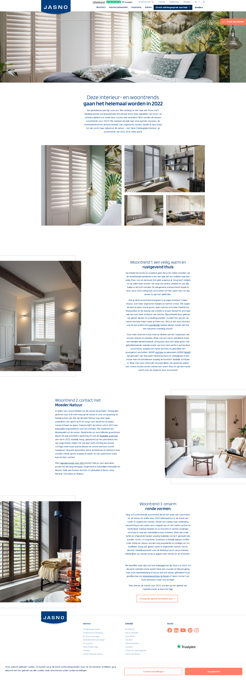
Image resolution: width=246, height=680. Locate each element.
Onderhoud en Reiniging (93, 632)
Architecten (129, 629)
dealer (235, 22)
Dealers (199, 7)
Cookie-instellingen (153, 672)
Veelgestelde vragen (91, 629)
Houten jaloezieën (118, 7)
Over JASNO (130, 636)
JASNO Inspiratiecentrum (93, 654)
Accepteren (213, 672)
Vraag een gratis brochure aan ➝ (157, 599)
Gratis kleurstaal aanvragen (94, 639)
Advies (148, 7)
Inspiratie (136, 7)
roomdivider (154, 325)
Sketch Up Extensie (132, 654)
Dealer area (174, 2)
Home (43, 19)
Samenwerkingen (132, 643)
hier (171, 589)
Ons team (129, 639)
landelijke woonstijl (109, 436)
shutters (159, 352)
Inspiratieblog (53, 19)
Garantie (86, 650)
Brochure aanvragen (91, 636)
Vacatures (129, 647)
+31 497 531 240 (144, 2)
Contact (161, 2)
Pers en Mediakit (131, 632)
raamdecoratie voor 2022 (72, 463)
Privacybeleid (9, 675)
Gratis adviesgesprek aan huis (171, 8)
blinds (187, 352)
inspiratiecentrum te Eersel (156, 576)
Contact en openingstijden (135, 650)
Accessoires (88, 643)
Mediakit (187, 2)
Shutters (100, 7)
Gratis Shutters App (90, 647)
